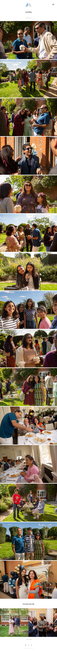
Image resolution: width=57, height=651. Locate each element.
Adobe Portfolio (31, 648)
